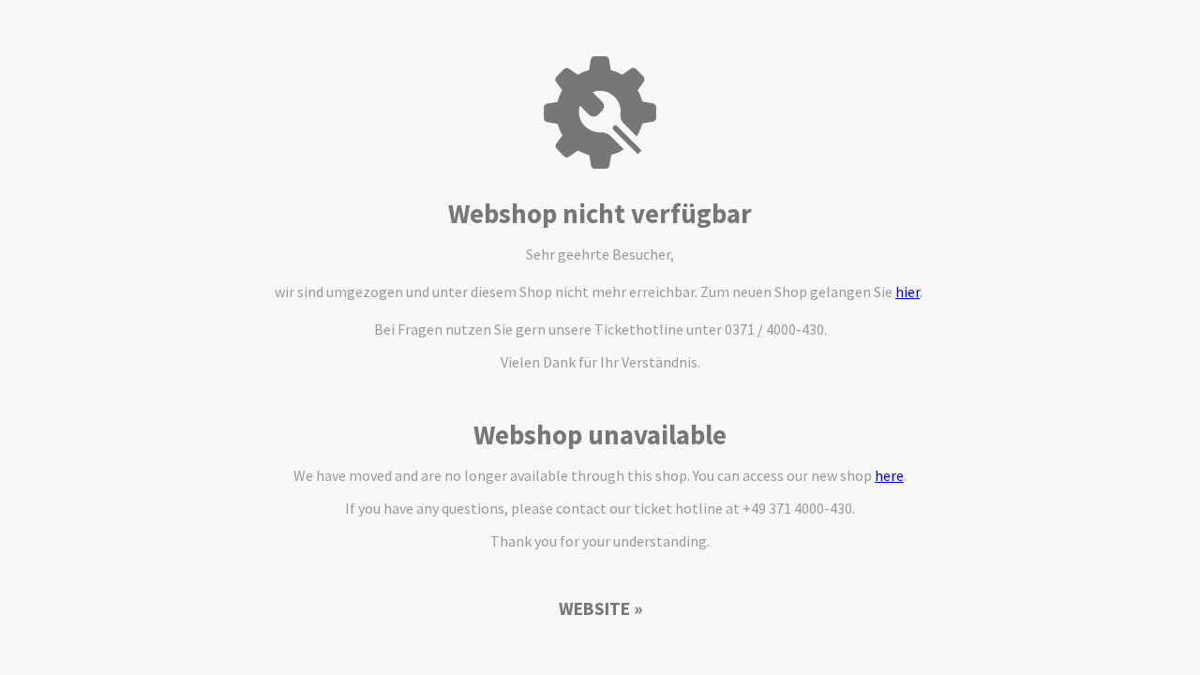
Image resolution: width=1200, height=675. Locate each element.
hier (907, 291)
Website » (600, 608)
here (889, 475)
